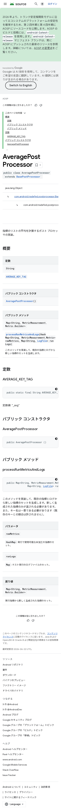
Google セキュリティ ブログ (17, 719)
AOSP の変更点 (43, 48)
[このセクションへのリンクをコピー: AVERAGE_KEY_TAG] (36, 380)
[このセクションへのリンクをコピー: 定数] (13, 370)
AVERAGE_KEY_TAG (16, 276)
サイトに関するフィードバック (20, 797)
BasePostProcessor (28, 176)
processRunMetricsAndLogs (22, 334)
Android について (12, 787)
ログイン (52, 3)
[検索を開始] (36, 4)
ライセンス (10, 792)
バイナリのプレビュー (14, 680)
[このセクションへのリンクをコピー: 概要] (13, 249)
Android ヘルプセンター (15, 749)
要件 (5, 669)
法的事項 (45, 787)
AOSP (5, 98)
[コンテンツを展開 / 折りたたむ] (25, 113)
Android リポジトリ (13, 664)
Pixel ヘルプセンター (13, 754)
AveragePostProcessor (19, 301)
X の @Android (10, 704)
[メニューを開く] (5, 4)
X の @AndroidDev (12, 709)
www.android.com (12, 759)
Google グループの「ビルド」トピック (23, 730)
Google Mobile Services (15, 764)
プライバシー (26, 792)
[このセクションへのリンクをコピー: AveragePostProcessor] (41, 429)
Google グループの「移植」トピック (21, 735)
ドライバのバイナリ (13, 690)
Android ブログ (10, 714)
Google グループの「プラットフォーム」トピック (28, 725)
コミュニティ (31, 787)
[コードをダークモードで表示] (56, 389)
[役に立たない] (40, 105)
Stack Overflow (11, 769)
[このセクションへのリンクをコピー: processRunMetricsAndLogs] (48, 470)
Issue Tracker (9, 775)
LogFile (42, 340)
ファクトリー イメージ (14, 685)
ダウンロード (9, 675)
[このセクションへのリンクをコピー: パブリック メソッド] (42, 460)
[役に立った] (36, 105)
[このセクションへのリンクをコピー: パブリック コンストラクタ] (53, 419)
